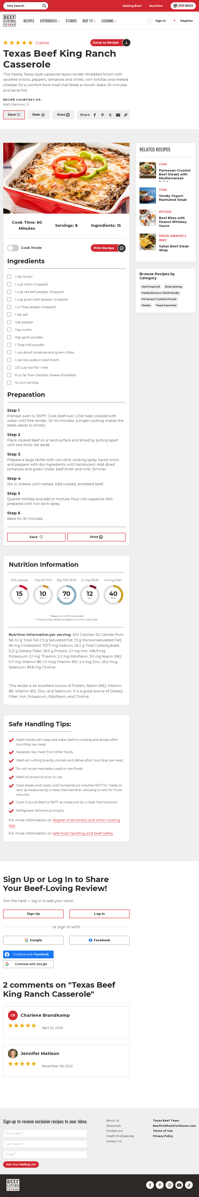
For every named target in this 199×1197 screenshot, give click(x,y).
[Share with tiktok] (189, 1185)
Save (12, 114)
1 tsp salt (21, 314)
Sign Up (33, 914)
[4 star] (27, 1025)
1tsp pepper (24, 322)
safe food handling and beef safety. (83, 833)
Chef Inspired (151, 286)
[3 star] (22, 1025)
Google (36, 940)
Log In (99, 914)
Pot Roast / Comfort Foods (159, 299)
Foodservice (114, 1131)
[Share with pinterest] (102, 115)
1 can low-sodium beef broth (37, 360)
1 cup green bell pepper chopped (41, 299)
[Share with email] (118, 115)
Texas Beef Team (166, 1120)
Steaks (146, 305)
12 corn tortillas (26, 383)
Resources (113, 1126)
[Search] (44, 6)
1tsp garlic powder (29, 337)
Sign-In (160, 21)
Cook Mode (31, 248)
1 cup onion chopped (31, 284)
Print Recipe (104, 248)
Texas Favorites (166, 305)
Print (61, 115)
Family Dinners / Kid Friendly (160, 292)
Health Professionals (120, 1136)
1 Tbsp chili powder (30, 345)
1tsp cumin (23, 330)
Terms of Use (163, 1131)
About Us (112, 1120)
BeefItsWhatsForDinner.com (174, 1126)
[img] (18, 43)
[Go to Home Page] (9, 20)
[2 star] (16, 1025)
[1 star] (10, 1025)
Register (186, 21)
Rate (36, 114)
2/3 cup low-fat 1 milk (31, 367)
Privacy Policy (163, 1136)
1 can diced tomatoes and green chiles (44, 352)
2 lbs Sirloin (23, 277)
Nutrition (156, 6)
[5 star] (33, 1025)
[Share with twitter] (110, 115)
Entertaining (173, 286)
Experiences (48, 20)
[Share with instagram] (169, 1185)
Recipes (29, 20)
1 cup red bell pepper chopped (39, 292)
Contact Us (113, 1141)
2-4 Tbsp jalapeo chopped (35, 307)
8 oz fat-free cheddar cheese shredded (45, 375)
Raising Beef (132, 6)
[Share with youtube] (179, 1185)
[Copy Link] (126, 115)
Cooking (107, 20)
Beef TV (88, 20)
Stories (71, 20)
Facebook (102, 940)
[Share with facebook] (95, 115)
